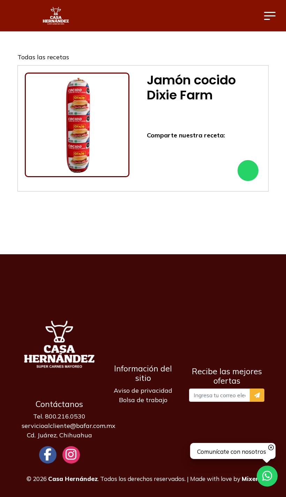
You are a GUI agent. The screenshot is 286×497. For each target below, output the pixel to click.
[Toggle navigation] (270, 15)
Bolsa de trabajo (143, 400)
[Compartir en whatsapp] (248, 170)
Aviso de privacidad (143, 390)
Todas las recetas (43, 57)
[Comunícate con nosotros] (267, 476)
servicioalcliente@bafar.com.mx (68, 426)
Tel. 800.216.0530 (59, 416)
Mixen (250, 478)
